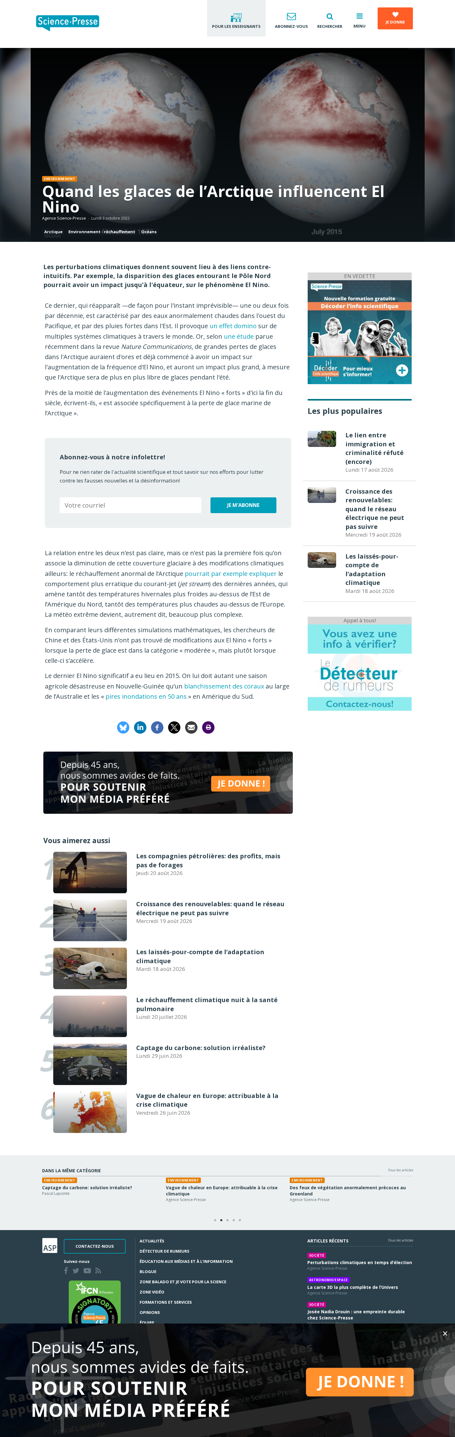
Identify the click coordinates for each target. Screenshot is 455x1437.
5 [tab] (240, 1220)
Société (316, 1255)
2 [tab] (221, 1220)
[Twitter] (77, 1271)
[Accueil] (72, 24)
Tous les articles (400, 1170)
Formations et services (166, 1302)
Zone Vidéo (152, 1292)
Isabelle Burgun (303, 1199)
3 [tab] (227, 1220)
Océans (149, 231)
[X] (174, 727)
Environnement (59, 179)
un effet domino (233, 326)
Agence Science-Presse (64, 218)
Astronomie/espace (328, 1280)
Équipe (147, 1322)
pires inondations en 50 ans (146, 696)
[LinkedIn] (140, 727)
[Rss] (99, 1271)
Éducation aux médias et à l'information (186, 1261)
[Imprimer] (208, 727)
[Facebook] (157, 727)
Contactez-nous (95, 1246)
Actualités (152, 1241)
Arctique (53, 231)
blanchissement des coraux (224, 686)
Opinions (150, 1312)
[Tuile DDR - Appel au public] (360, 667)
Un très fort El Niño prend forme (202, 1187)
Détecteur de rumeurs (164, 1251)
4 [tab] (234, 1220)
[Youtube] (88, 1271)
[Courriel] (191, 727)
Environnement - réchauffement (101, 231)
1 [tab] (215, 1220)
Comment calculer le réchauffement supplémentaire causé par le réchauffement (101, 1191)
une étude (239, 336)
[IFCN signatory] (95, 1312)
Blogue (148, 1271)
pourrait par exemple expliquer (231, 573)
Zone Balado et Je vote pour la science (183, 1282)
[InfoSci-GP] (360, 331)
